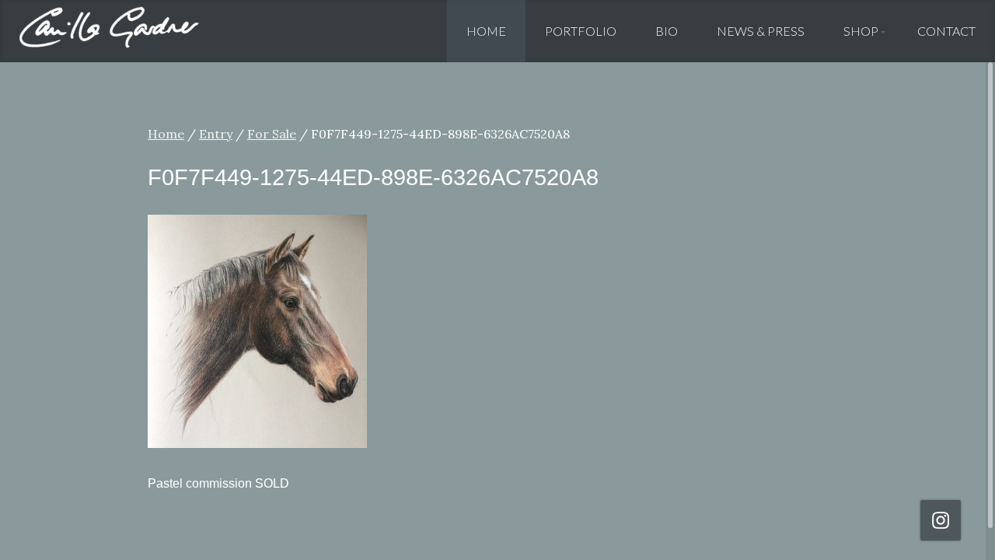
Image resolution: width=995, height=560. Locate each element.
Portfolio (580, 30)
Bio (666, 30)
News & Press (761, 30)
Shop (860, 30)
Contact (946, 30)
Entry (215, 134)
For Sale (271, 134)
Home (486, 30)
